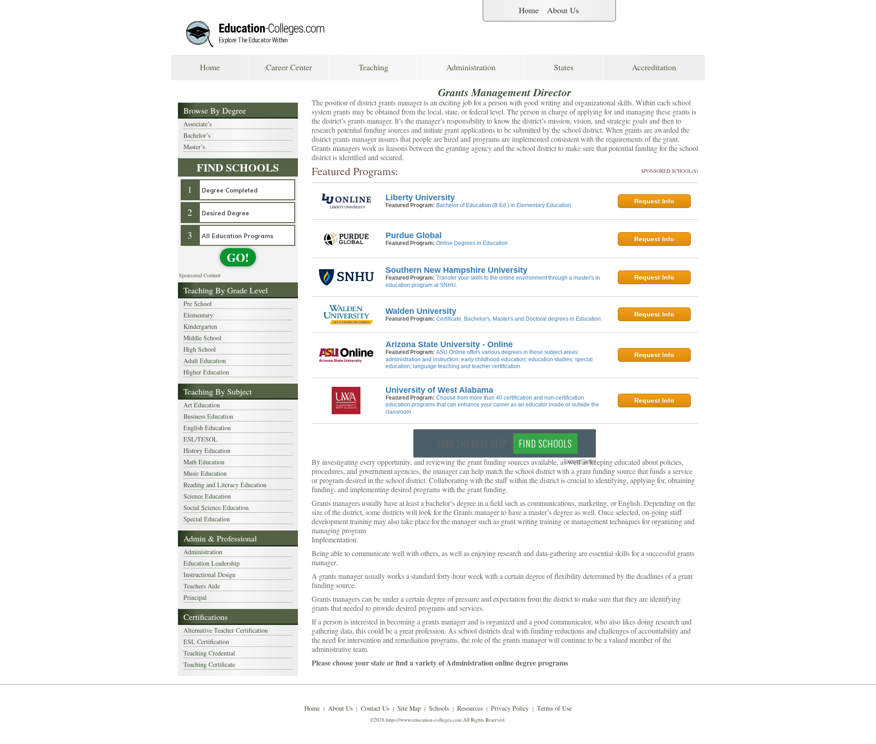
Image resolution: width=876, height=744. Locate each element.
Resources (470, 708)
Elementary (198, 315)
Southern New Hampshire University (456, 270)
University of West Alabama (439, 390)
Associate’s (197, 124)
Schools (439, 708)
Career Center (289, 67)
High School (199, 349)
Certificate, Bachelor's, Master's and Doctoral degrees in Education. (519, 319)
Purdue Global (414, 235)
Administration (470, 67)
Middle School (202, 337)
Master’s (194, 146)
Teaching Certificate (209, 664)
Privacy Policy (510, 708)
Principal (195, 597)
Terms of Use (554, 708)
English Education (207, 427)
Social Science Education (216, 507)
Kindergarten (200, 326)
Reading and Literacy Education (224, 484)
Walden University (421, 311)
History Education (206, 450)
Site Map (409, 708)
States (564, 67)
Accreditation (654, 67)
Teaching (373, 67)
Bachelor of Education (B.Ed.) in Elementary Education (503, 205)
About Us (563, 10)
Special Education (206, 519)
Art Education (201, 405)
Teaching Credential (209, 653)
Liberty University (420, 197)
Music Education (205, 473)
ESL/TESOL (200, 439)
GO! (238, 257)
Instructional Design (209, 574)
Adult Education (204, 360)
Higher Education (206, 372)
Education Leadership (211, 563)
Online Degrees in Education (472, 243)
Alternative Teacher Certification (225, 630)
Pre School (197, 303)
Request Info (654, 201)
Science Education (207, 496)
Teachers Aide (201, 586)
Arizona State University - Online (449, 344)
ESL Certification (206, 641)
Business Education (208, 416)
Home (529, 10)
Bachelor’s (196, 135)
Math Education (203, 462)
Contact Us (375, 708)
